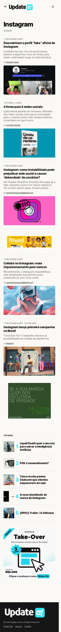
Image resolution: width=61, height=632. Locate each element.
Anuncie (18, 626)
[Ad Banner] (29, 242)
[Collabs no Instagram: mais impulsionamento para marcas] (29, 300)
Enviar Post (8, 626)
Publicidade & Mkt (14, 39)
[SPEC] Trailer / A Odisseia (37, 512)
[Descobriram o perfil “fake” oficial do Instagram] (29, 79)
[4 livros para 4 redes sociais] (29, 143)
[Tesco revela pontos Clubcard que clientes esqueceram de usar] (9, 479)
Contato (27, 626)
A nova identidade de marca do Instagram (33, 496)
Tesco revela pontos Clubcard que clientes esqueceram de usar (34, 479)
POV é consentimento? (34, 463)
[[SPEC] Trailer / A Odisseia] (9, 513)
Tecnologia (30, 323)
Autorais (9, 103)
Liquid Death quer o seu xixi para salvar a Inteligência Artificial (37, 446)
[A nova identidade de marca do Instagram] (9, 496)
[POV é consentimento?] (9, 463)
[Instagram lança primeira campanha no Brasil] (29, 361)
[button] (5, 6)
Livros (18, 103)
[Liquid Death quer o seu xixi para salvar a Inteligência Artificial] (9, 446)
